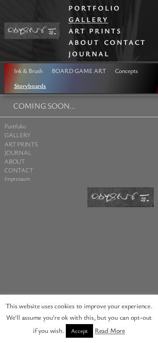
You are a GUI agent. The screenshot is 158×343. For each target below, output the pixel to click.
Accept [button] (79, 331)
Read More (110, 330)
